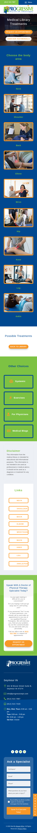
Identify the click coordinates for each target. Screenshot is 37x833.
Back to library (18, 346)
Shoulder (22, 509)
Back (19, 517)
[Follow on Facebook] (12, 751)
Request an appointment (18, 32)
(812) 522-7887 (13, 699)
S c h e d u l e (35, 805)
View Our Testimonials (18, 39)
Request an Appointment (18, 643)
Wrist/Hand (23, 532)
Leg (19, 555)
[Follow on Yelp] (16, 751)
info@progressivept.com (17, 694)
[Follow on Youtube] (20, 751)
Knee (19, 547)
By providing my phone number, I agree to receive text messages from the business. (20, 802)
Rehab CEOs (20, 826)
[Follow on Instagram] (24, 751)
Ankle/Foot (23, 564)
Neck (19, 500)
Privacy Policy (22, 828)
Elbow (20, 524)
